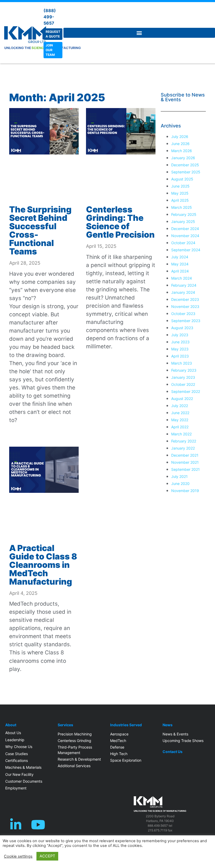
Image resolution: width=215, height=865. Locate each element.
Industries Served (126, 725)
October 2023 (183, 313)
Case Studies (16, 753)
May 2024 (180, 264)
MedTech (118, 740)
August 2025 (182, 179)
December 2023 (185, 299)
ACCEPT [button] (47, 856)
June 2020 (180, 483)
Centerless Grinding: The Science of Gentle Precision (120, 222)
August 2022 (182, 398)
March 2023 (181, 363)
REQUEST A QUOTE (53, 34)
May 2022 (179, 420)
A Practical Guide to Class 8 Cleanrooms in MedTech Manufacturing (43, 565)
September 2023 (185, 320)
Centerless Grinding (74, 740)
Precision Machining (75, 734)
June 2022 (180, 412)
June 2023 (180, 342)
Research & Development (79, 759)
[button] (139, 33)
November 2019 (185, 490)
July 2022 (179, 405)
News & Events (175, 734)
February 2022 (183, 441)
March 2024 (181, 278)
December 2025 (185, 165)
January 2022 (183, 448)
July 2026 (179, 136)
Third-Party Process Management (75, 750)
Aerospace (119, 734)
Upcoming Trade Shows (183, 740)
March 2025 (181, 207)
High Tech (118, 753)
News (168, 725)
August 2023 (182, 327)
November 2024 (185, 235)
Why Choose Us (18, 746)
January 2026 (183, 158)
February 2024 (183, 285)
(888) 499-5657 (50, 17)
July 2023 (179, 335)
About (10, 725)
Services (65, 725)
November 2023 (185, 306)
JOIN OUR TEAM (50, 50)
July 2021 (179, 476)
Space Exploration (125, 760)
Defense (117, 747)
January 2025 (183, 221)
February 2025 (183, 214)
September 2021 (185, 469)
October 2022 (183, 384)
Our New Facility (19, 774)
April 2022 (180, 427)
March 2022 (181, 434)
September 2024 (185, 250)
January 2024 (183, 292)
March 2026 (181, 150)
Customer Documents (23, 781)
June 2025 (180, 186)
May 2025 (180, 193)
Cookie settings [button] (18, 856)
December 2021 (184, 455)
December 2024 (185, 228)
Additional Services (74, 765)
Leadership (14, 739)
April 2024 (180, 271)
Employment (15, 788)
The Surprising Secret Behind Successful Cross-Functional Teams (40, 230)
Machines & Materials (23, 767)
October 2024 (183, 243)
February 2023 (183, 370)
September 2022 (185, 391)
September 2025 (185, 172)
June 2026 (180, 143)
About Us (13, 732)
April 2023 (180, 356)
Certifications (16, 760)
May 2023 (180, 349)
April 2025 (180, 200)
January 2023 (183, 377)
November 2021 (185, 462)
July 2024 (179, 257)
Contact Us (172, 752)
